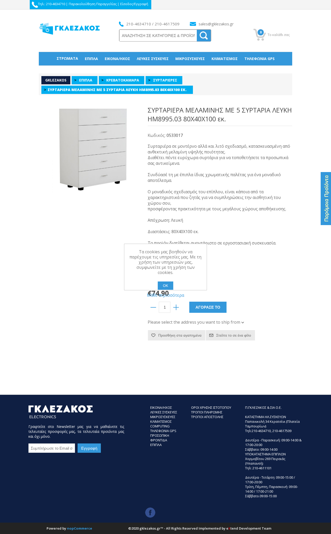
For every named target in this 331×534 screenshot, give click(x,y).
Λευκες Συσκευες (163, 412)
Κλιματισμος (161, 421)
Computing (160, 426)
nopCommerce (79, 528)
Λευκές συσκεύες (153, 58)
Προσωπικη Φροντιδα (159, 437)
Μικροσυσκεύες (190, 58)
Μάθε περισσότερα (165, 295)
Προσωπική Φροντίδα (165, 71)
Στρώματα (67, 58)
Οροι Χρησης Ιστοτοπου (211, 407)
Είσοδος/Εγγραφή (134, 4)
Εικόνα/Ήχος (117, 58)
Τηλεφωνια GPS (163, 430)
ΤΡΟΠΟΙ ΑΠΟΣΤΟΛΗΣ (207, 416)
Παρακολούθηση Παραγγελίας (93, 4)
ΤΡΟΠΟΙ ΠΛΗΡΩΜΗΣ (206, 412)
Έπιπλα (91, 58)
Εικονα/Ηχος (161, 407)
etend (232, 528)
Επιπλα (156, 444)
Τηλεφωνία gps (259, 58)
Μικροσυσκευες (162, 416)
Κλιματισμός (225, 58)
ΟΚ (165, 286)
